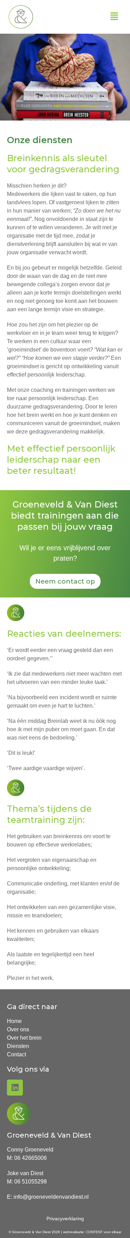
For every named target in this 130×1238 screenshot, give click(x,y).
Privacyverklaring (65, 1218)
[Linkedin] (15, 1088)
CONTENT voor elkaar (103, 1232)
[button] (114, 16)
